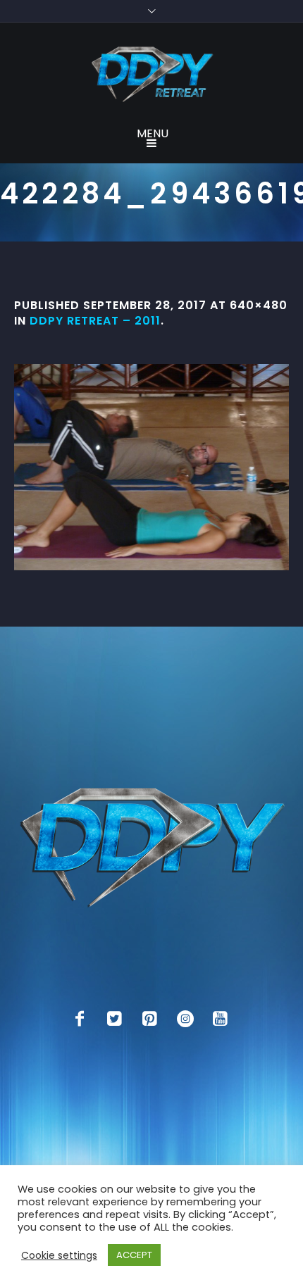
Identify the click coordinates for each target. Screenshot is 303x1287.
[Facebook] (80, 1019)
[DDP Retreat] (151, 75)
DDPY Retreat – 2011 (95, 321)
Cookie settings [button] (59, 1255)
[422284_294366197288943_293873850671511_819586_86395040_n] (151, 467)
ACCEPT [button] (134, 1255)
